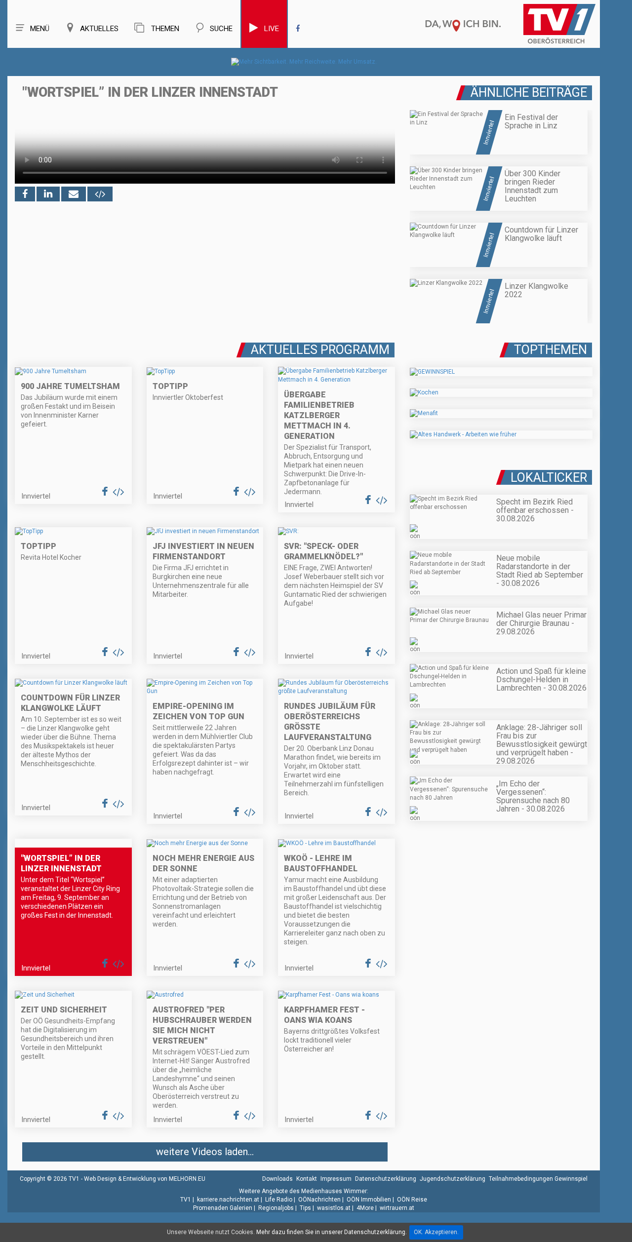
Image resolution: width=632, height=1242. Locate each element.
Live (271, 28)
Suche (221, 28)
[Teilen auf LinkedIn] (48, 194)
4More (365, 1207)
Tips (305, 1207)
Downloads (277, 1178)
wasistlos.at (334, 1207)
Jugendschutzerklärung (452, 1178)
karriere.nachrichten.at (228, 1199)
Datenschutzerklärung (385, 1178)
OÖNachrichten (319, 1199)
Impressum (336, 1178)
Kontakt (306, 1178)
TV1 (185, 1199)
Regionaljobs (276, 1207)
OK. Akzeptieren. (436, 1232)
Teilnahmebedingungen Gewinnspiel (538, 1178)
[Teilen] (73, 194)
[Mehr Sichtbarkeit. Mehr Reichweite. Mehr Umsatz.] (304, 61)
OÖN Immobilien (369, 1199)
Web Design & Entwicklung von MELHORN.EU (144, 1178)
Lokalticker (549, 477)
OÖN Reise (412, 1199)
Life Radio (278, 1199)
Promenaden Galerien (222, 1207)
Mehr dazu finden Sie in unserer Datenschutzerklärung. (331, 1232)
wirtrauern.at (397, 1207)
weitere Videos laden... (205, 1152)
